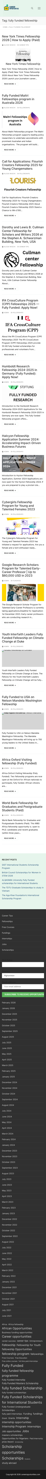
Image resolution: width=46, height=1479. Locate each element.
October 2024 (8, 1093)
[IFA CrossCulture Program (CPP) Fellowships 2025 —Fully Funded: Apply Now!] (23, 324)
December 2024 (9, 1082)
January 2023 (8, 1213)
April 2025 (7, 1059)
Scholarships (8, 950)
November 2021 (9, 1293)
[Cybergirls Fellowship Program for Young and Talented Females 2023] (23, 526)
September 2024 (10, 1099)
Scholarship (19, 1442)
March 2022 (7, 1270)
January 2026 (8, 1008)
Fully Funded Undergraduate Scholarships (16, 1408)
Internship (22, 1418)
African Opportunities (17, 1328)
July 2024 (6, 1111)
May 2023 (6, 1190)
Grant (4, 1418)
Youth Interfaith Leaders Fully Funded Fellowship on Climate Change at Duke (23, 637)
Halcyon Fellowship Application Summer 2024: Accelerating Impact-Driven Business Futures (21, 441)
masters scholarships (12, 1435)
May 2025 (6, 1054)
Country (6, 971)
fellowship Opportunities (17, 1349)
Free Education (21, 1358)
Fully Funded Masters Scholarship (20, 1383)
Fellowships (24, 108)
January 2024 (8, 1145)
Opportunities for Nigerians (15, 1438)
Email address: (9, 982)
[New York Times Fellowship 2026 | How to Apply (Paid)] (23, 56)
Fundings (16, 581)
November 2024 (9, 1088)
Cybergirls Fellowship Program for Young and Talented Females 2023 (18, 505)
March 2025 (7, 1065)
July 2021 (6, 1310)
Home (5, 27)
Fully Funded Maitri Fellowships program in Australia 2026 (18, 99)
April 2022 (7, 1264)
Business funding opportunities (17, 1332)
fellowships (37, 1354)
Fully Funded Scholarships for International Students (22, 1399)
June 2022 (7, 1253)
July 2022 (6, 1247)
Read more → (10, 84)
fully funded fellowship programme (18, 1373)
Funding (27, 1413)
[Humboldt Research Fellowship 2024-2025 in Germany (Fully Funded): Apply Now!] (23, 394)
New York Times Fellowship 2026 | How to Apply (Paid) (21, 38)
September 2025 (10, 1031)
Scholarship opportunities (13, 1449)
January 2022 (8, 1281)
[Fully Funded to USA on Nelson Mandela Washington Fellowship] (23, 721)
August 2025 (8, 1037)
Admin (6, 312)
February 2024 (9, 1139)
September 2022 (10, 1236)
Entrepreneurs (36, 1341)
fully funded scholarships (14, 1392)
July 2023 (6, 1179)
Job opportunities (11, 1431)
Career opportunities (16, 1336)
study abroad (9, 1463)
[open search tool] (32, 8)
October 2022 (8, 1230)
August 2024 (8, 1105)
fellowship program (15, 1354)
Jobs (4, 944)
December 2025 (9, 1014)
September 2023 (10, 1168)
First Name (7, 960)
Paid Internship (36, 1438)
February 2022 (9, 1276)
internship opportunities (16, 1422)
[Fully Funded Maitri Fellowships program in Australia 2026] (23, 119)
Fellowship (8, 1345)
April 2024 (7, 1128)
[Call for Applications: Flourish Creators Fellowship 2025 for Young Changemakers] (23, 185)
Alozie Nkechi (9, 45)
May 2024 (6, 1122)
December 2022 (9, 1219)
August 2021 (8, 1304)
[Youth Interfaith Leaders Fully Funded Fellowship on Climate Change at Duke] (23, 658)
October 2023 (8, 1162)
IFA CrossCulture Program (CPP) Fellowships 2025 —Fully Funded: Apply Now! (20, 304)
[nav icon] (39, 8)
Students (27, 1459)
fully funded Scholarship (22, 1388)
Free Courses (8, 927)
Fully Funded (12, 1365)
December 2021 (9, 1287)
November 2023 (9, 1156)
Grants (11, 1418)
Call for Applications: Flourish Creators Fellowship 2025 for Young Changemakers (22, 165)
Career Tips (24, 45)
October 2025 (8, 1025)
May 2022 (6, 1259)
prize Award (8, 1442)
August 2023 (8, 1173)
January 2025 (8, 1076)
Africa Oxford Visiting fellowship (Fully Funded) (19, 761)
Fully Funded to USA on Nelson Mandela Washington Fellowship (22, 700)
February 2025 (9, 1071)
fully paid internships (12, 1414)
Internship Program (14, 1426)
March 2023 (7, 1202)
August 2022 (8, 1242)
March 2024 (7, 1133)
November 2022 (9, 1225)
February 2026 (9, 1002)
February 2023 (9, 1207)
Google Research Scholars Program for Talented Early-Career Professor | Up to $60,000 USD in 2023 (21, 570)
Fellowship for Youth (29, 1345)
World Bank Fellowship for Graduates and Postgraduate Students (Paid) (22, 806)
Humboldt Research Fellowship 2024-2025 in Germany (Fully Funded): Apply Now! (19, 372)
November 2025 (9, 1019)
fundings (38, 1413)
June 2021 (7, 1316)
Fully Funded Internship (13, 1379)
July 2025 (6, 1042)
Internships (7, 938)
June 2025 (7, 1048)
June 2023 (7, 1185)
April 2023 (7, 1196)
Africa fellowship (15, 1324)
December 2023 (9, 1150)
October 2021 (8, 1299)
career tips (22, 1340)
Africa (4, 1324)
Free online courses (9, 1361)
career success (9, 1341)
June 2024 (7, 1116)
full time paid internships (28, 1361)
